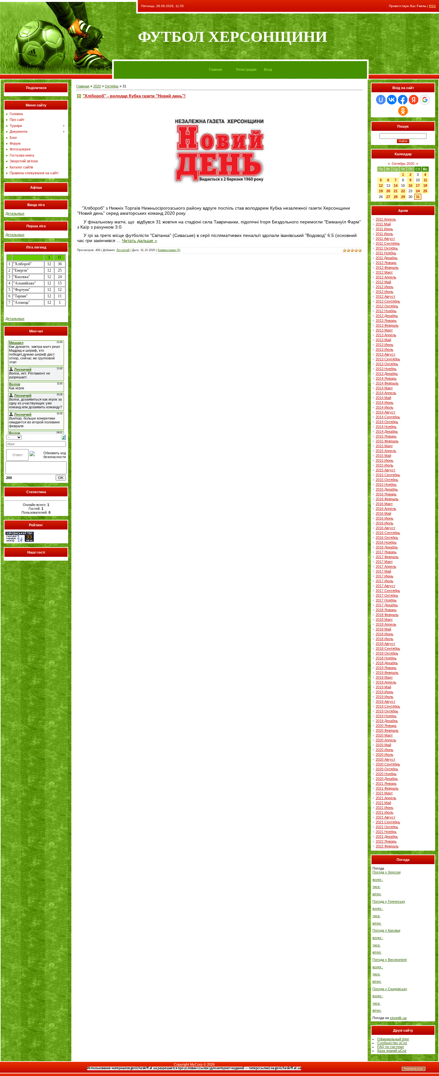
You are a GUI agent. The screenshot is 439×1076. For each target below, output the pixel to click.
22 (403, 191)
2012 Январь (386, 263)
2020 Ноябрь (386, 774)
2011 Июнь (384, 229)
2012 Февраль (387, 267)
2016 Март (384, 504)
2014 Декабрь (387, 431)
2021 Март (384, 793)
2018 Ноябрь (386, 658)
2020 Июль (384, 754)
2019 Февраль (387, 672)
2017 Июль (384, 581)
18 (425, 185)
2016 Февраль (387, 499)
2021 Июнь (384, 807)
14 (396, 185)
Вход (268, 69)
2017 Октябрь (387, 595)
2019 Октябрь (387, 711)
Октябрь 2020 (403, 164)
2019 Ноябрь (386, 716)
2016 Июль (384, 523)
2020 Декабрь (387, 779)
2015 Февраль (387, 441)
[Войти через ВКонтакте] (392, 99)
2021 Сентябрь (388, 822)
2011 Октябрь (387, 248)
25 (425, 191)
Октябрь (112, 86)
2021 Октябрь (387, 827)
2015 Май (383, 455)
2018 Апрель (386, 624)
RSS (432, 6)
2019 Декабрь (387, 721)
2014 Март (384, 388)
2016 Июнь (384, 518)
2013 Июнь (384, 345)
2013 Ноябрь (386, 369)
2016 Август (385, 528)
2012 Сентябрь (388, 301)
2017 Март (384, 562)
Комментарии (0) (169, 250)
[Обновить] (64, 437)
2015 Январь (386, 436)
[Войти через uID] (381, 99)
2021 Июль (384, 812)
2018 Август (385, 644)
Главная (215, 69)
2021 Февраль (387, 788)
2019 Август (385, 701)
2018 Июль (384, 639)
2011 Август (385, 238)
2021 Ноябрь (386, 832)
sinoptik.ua (398, 1018)
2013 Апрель (386, 335)
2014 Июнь (384, 402)
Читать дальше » (139, 240)
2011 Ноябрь (386, 253)
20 (388, 191)
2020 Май (383, 745)
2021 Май (383, 803)
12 (381, 185)
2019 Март (384, 677)
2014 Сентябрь (388, 417)
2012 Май (383, 282)
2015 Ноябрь (386, 484)
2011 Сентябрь (388, 243)
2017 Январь (386, 552)
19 (381, 191)
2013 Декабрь (387, 373)
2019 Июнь (384, 692)
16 (410, 185)
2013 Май (383, 340)
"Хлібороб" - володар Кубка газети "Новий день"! (134, 96)
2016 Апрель (386, 509)
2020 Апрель (386, 740)
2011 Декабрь (387, 258)
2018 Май (383, 629)
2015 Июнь (384, 460)
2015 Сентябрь (388, 475)
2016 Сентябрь (388, 533)
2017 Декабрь (387, 605)
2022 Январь (386, 841)
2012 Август (385, 296)
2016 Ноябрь (386, 542)
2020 (97, 86)
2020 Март (384, 735)
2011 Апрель (386, 219)
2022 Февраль (387, 846)
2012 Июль (384, 292)
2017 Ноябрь (386, 600)
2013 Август (385, 354)
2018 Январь (386, 610)
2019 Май (383, 687)
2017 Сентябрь (388, 590)
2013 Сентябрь (388, 359)
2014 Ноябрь (386, 427)
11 (425, 180)
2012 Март (384, 272)
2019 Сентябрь (388, 706)
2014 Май (383, 398)
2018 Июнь (384, 634)
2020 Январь (386, 726)
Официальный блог (393, 1039)
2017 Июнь (384, 576)
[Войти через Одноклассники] (403, 111)
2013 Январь (386, 320)
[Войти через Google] (425, 100)
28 (396, 197)
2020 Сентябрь (388, 764)
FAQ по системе (390, 1047)
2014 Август (385, 412)
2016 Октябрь (387, 537)
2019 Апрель (386, 682)
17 (418, 185)
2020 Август (385, 759)
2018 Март (384, 619)
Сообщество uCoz (392, 1043)
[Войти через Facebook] (403, 99)
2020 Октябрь (387, 769)
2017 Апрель (386, 566)
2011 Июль (384, 234)
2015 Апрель (386, 451)
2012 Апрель (386, 277)
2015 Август (385, 470)
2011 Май (383, 224)
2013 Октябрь (387, 364)
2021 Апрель (386, 798)
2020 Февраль (387, 730)
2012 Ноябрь (386, 311)
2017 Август (385, 586)
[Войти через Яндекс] (413, 99)
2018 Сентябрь (388, 648)
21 (396, 191)
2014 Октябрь (387, 422)
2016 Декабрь (387, 547)
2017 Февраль (387, 557)
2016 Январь (386, 494)
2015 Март (384, 446)
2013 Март (384, 330)
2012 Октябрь (387, 306)
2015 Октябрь (387, 480)
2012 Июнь (384, 287)
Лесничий (123, 250)
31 (418, 197)
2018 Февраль (387, 615)
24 (418, 191)
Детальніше (14, 213)
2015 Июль (384, 465)
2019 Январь (386, 668)
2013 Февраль (387, 325)
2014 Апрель (386, 393)
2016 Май (383, 513)
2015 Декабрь (387, 489)
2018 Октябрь (387, 653)
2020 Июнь (384, 750)
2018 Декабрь (387, 663)
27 (388, 197)
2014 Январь (386, 378)
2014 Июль (384, 407)
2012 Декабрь (387, 316)
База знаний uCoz (392, 1051)
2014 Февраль (387, 383)
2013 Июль (384, 349)
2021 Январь (386, 783)
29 (403, 197)
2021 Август (385, 817)
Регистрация (246, 69)
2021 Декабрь (387, 836)
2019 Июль (384, 697)
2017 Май (383, 571)
